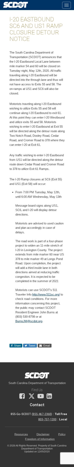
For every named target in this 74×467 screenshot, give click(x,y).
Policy (62, 434)
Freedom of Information (40, 439)
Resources (21, 434)
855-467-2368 (42, 414)
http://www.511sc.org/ (46, 294)
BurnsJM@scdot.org (28, 321)
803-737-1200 (47, 419)
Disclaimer (43, 434)
